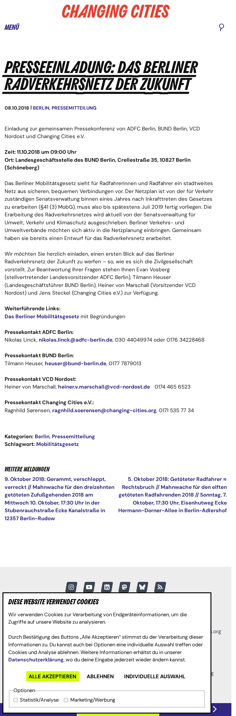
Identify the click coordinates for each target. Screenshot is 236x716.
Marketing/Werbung (92, 700)
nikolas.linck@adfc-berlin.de (75, 339)
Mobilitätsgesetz (57, 444)
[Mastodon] (124, 587)
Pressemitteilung (74, 108)
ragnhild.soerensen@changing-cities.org (104, 410)
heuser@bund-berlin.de (75, 363)
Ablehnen (100, 676)
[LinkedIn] (107, 587)
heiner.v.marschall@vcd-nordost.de (104, 386)
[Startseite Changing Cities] (116, 11)
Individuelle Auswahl (154, 676)
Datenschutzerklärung (36, 659)
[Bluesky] (142, 587)
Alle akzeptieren (52, 676)
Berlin (41, 108)
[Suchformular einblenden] (222, 28)
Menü (12, 27)
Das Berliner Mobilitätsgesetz (42, 316)
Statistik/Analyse (39, 700)
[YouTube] (89, 587)
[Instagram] (71, 587)
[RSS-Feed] (160, 587)
